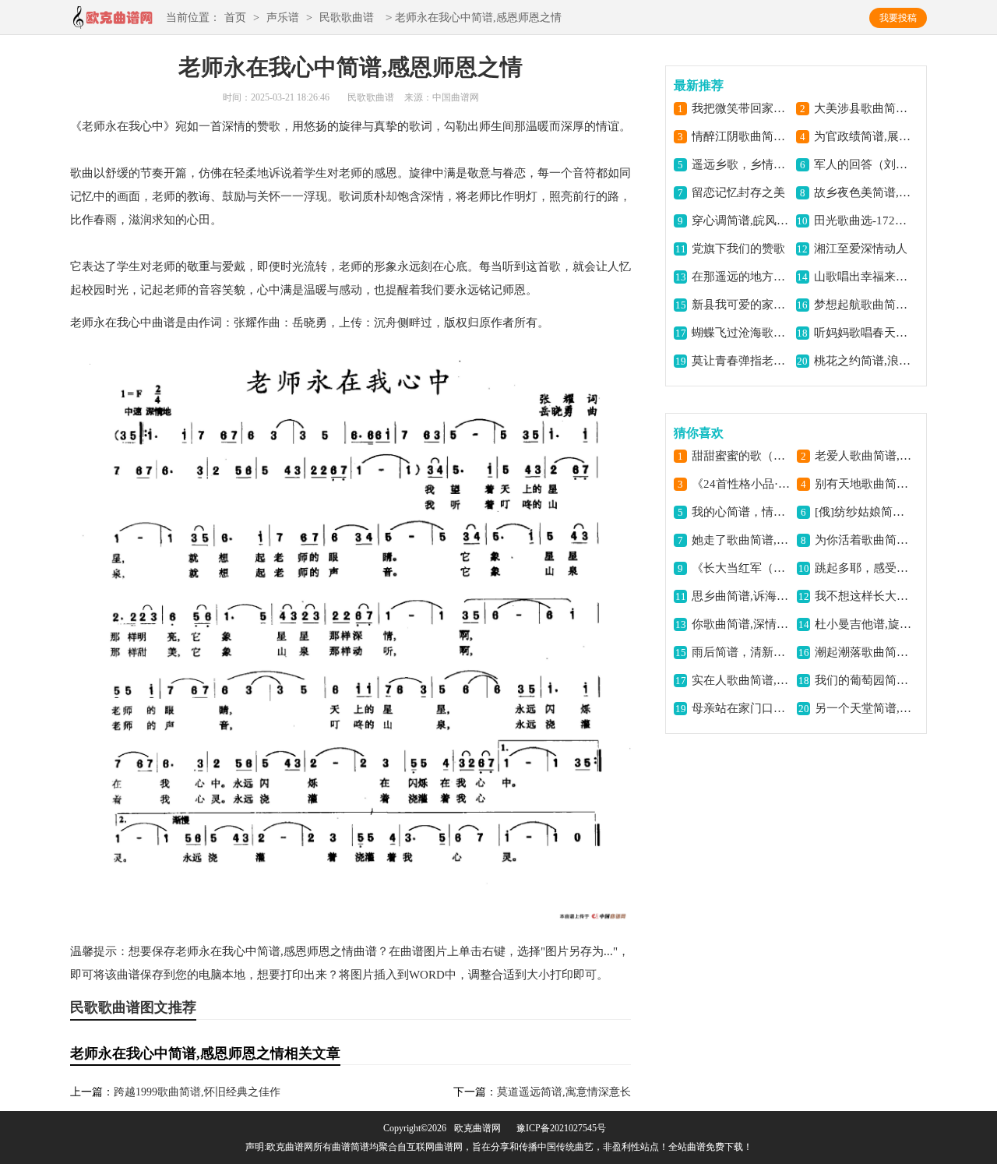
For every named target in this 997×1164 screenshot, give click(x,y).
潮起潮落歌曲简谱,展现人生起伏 (864, 652)
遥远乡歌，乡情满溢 (741, 164)
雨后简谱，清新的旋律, (741, 652)
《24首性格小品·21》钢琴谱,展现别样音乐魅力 (741, 484)
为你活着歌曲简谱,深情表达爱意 (864, 540)
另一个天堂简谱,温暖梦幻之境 (864, 708)
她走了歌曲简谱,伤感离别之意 (741, 540)
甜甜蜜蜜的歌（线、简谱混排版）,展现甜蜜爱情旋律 (741, 456)
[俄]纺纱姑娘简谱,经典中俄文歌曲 (864, 512)
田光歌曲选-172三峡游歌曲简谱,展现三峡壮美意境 (863, 220)
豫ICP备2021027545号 (561, 1128)
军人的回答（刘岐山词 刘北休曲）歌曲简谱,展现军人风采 (863, 164)
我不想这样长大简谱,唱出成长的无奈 (864, 596)
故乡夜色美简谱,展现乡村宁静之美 (863, 192)
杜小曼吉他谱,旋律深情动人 (864, 624)
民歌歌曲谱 (346, 17)
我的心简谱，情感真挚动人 (741, 512)
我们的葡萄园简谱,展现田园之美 (864, 680)
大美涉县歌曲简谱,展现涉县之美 (863, 108)
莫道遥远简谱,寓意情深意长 (564, 1092)
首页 (235, 17)
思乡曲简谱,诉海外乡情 (741, 596)
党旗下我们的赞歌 (738, 248)
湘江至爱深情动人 (860, 248)
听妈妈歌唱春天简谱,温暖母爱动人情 (863, 332)
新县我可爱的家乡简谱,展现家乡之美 (741, 304)
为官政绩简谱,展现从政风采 (863, 136)
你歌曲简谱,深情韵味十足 (741, 624)
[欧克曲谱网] (112, 22)
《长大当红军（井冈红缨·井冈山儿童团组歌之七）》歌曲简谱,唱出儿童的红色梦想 (741, 568)
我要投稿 (898, 17)
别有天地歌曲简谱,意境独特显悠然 (864, 484)
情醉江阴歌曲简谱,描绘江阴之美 (741, 136)
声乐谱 (282, 17)
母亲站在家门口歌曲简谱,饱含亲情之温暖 (741, 708)
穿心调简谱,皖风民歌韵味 (741, 220)
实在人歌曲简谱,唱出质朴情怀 (741, 680)
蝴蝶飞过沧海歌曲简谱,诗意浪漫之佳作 (741, 332)
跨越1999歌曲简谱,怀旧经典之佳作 (197, 1092)
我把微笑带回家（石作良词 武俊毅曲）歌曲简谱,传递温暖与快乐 (741, 108)
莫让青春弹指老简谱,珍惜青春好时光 (741, 360)
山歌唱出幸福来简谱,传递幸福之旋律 (863, 276)
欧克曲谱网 (477, 1128)
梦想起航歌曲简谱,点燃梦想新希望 (863, 304)
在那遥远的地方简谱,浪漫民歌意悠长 (741, 276)
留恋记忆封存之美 (738, 192)
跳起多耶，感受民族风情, (864, 568)
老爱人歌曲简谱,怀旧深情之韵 (864, 456)
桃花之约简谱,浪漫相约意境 (863, 360)
